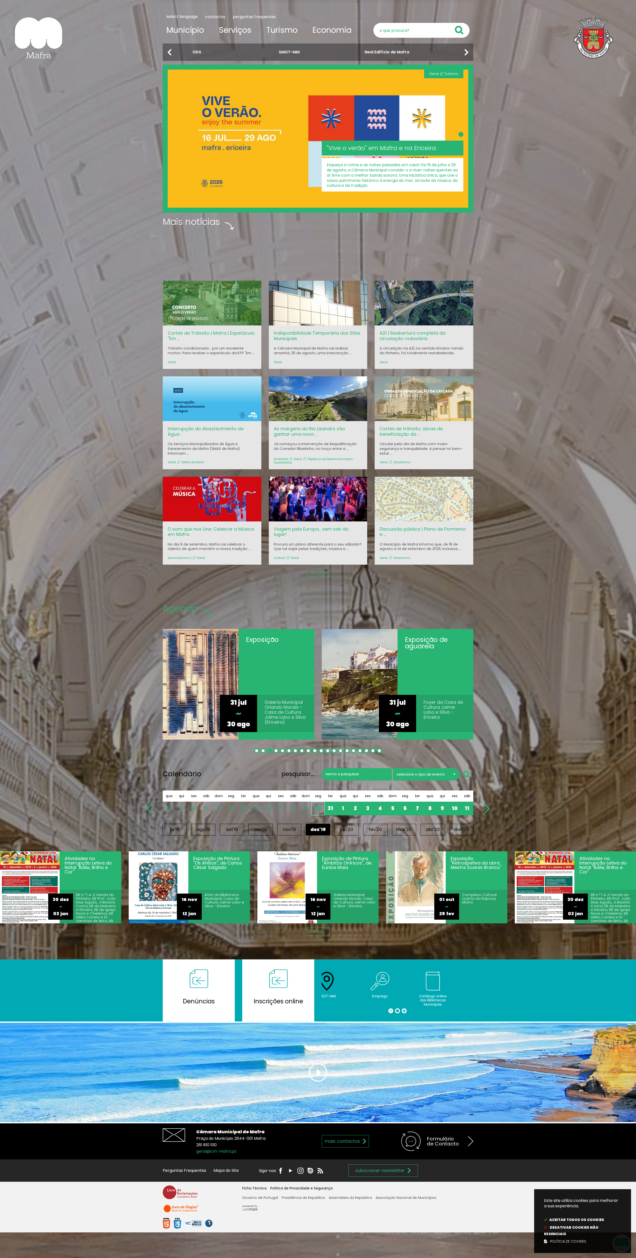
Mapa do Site (226, 1170)
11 (467, 808)
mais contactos (342, 1141)
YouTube (290, 1170)
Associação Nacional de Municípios (406, 1197)
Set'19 (232, 829)
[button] (169, 52)
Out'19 (261, 829)
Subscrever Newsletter (380, 1170)
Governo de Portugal (260, 1197)
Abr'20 (433, 829)
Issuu (310, 1170)
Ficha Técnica (254, 1188)
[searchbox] (421, 30)
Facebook (280, 1170)
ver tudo (318, 572)
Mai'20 (461, 829)
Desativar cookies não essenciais (571, 1230)
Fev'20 (375, 829)
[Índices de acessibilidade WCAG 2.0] (187, 1223)
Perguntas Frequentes (184, 1170)
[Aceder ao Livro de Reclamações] (180, 1194)
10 (455, 808)
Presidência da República (303, 1197)
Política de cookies (568, 1241)
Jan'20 (346, 829)
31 (330, 808)
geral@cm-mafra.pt (216, 1151)
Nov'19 (289, 829)
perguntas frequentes (254, 17)
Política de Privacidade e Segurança (301, 1188)
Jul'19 (174, 829)
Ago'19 (203, 829)
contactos (215, 17)
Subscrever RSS (320, 1170)
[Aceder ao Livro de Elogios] (181, 1211)
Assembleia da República (350, 1197)
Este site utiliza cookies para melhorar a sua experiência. (581, 1221)
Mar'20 (404, 829)
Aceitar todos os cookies (576, 1219)
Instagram (300, 1170)
